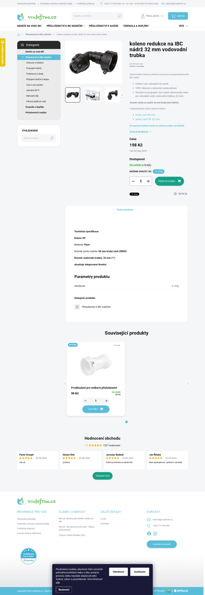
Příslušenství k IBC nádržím (38, 57)
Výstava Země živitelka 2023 (72, 535)
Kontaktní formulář (162, 544)
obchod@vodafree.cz (163, 519)
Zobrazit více (102, 475)
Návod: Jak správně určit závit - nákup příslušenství (76, 528)
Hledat (119, 16)
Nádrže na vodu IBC (35, 51)
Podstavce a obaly (34, 74)
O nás (103, 519)
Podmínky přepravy (86, 3)
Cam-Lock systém (34, 85)
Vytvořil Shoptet (157, 591)
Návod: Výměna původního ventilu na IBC (76, 520)
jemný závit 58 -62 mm (148, 119)
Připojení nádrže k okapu (37, 79)
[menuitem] (30, 26)
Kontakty (105, 523)
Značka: (137, 66)
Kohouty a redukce (35, 62)
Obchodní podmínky (26, 3)
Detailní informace (139, 132)
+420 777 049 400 (161, 525)
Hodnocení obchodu (102, 438)
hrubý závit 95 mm (145, 114)
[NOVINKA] (96, 364)
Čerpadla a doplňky (35, 107)
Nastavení (64, 589)
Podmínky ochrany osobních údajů (56, 3)
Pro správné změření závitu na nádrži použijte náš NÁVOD (157, 126)
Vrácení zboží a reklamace (29, 533)
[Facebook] (149, 533)
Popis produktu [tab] (125, 209)
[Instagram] (155, 533)
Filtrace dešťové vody (36, 101)
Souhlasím (139, 571)
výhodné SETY (32, 90)
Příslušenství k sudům (36, 112)
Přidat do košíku (166, 181)
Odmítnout (118, 571)
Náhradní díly (32, 96)
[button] (126, 422)
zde (58, 582)
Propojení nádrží (33, 68)
